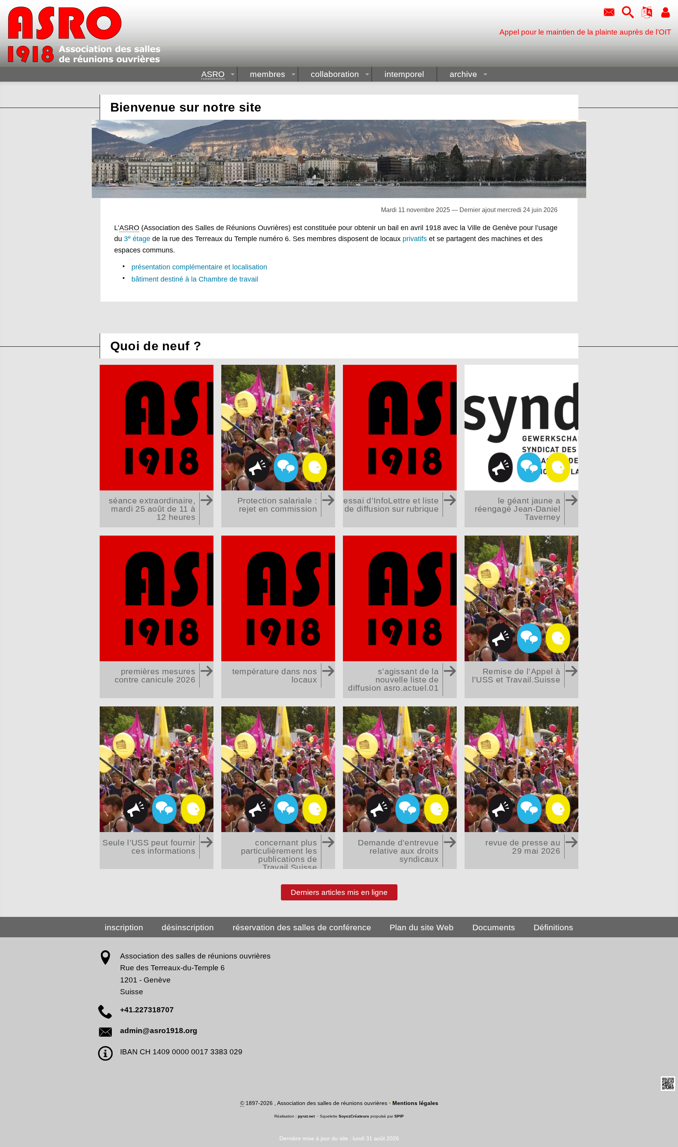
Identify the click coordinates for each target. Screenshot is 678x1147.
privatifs (415, 239)
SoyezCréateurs (354, 1116)
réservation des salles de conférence (302, 927)
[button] (627, 13)
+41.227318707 (147, 1010)
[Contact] (609, 13)
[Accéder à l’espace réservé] (665, 13)
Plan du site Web (422, 927)
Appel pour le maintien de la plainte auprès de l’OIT (585, 32)
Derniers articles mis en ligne (339, 892)
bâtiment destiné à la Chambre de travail (194, 279)
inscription (124, 927)
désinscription (188, 927)
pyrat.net (306, 1116)
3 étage (137, 239)
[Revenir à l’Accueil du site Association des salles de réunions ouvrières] (84, 34)
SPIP (399, 1116)
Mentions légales (415, 1103)
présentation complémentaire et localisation (199, 267)
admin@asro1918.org (158, 1030)
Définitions (553, 927)
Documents (493, 927)
